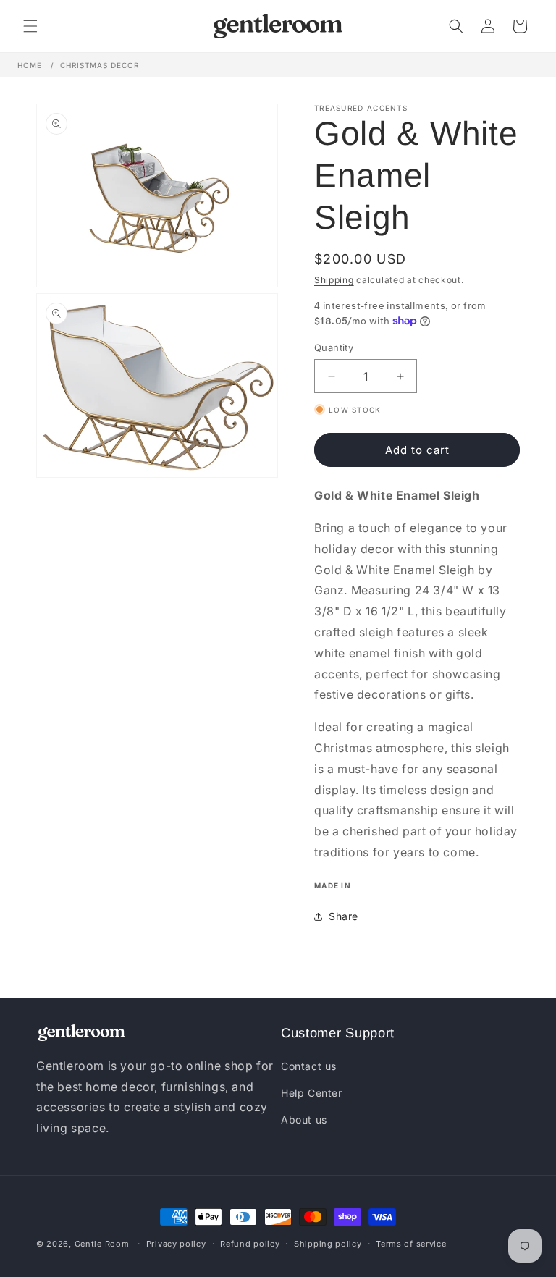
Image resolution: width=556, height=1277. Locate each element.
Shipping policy (328, 1244)
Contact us (309, 1066)
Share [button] (343, 916)
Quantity (333, 347)
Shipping (334, 279)
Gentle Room (102, 1244)
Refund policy (249, 1244)
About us (304, 1118)
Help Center (311, 1091)
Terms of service (411, 1244)
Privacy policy (176, 1244)
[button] (30, 26)
